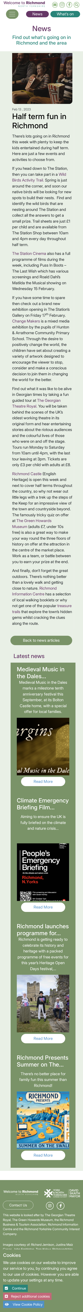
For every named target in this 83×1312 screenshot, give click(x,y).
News (37, 14)
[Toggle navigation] (12, 14)
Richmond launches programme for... (43, 930)
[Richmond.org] (24, 3)
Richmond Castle (27, 473)
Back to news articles (41, 640)
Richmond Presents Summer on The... (42, 1061)
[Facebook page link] (69, 5)
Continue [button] (18, 1288)
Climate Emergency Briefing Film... (43, 804)
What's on (65, 14)
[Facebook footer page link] (60, 1206)
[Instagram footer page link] (50, 1206)
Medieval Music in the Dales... (40, 673)
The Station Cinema (29, 253)
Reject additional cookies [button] (30, 1296)
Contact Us (18, 1205)
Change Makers (26, 321)
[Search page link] (76, 5)
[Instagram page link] (62, 5)
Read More (43, 781)
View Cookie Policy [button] (27, 1304)
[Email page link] (55, 5)
